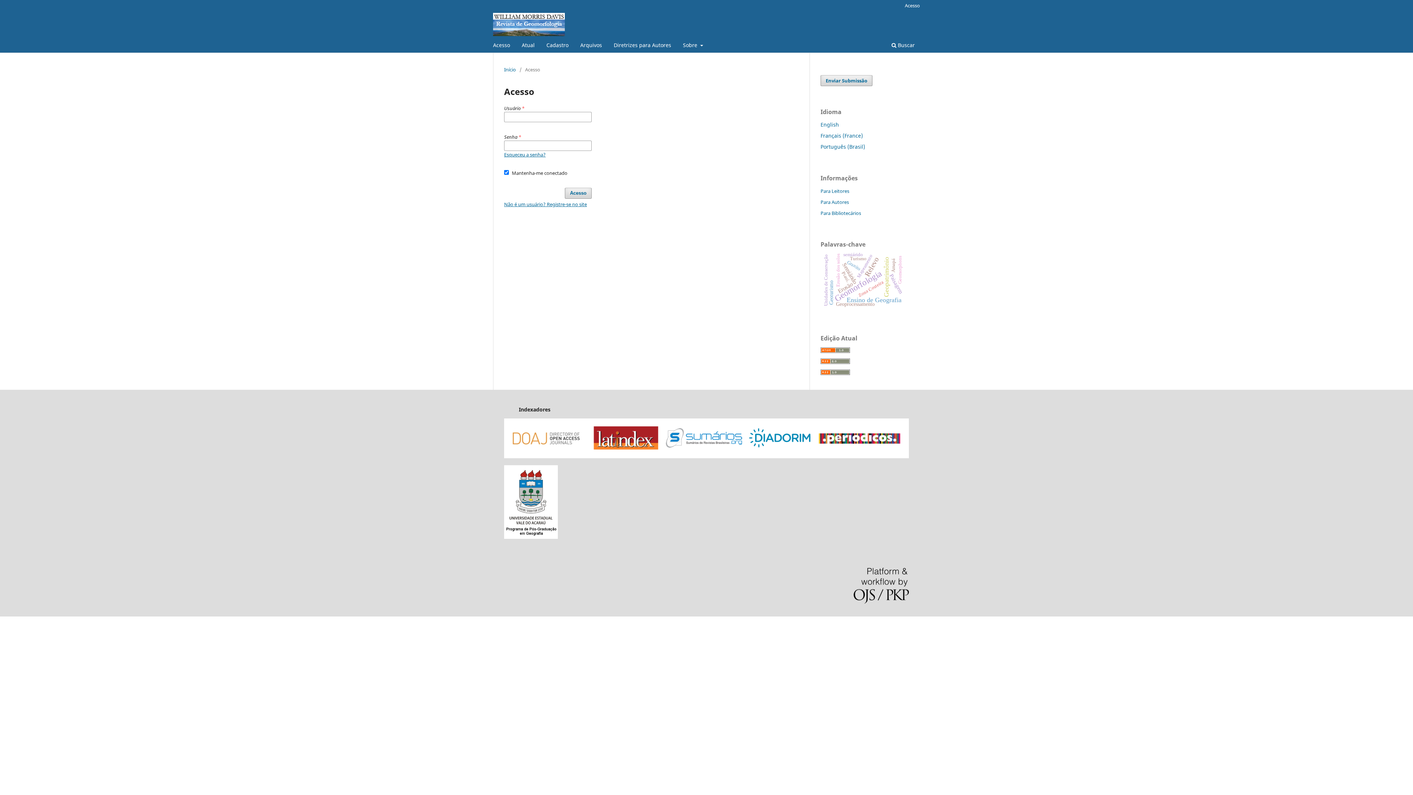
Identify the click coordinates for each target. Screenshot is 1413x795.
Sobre (691, 45)
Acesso (501, 45)
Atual (528, 45)
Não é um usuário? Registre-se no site (545, 204)
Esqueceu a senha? (525, 154)
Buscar (905, 45)
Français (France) (842, 135)
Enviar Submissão (846, 80)
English (830, 124)
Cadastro (557, 45)
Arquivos (591, 45)
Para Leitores (835, 191)
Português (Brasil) (843, 146)
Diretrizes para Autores (642, 45)
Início (510, 69)
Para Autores (835, 202)
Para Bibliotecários (841, 213)
